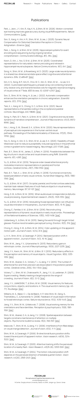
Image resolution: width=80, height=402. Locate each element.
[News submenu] (59, 3)
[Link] (23, 34)
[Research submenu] (31, 3)
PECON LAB (9, 3)
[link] (27, 45)
